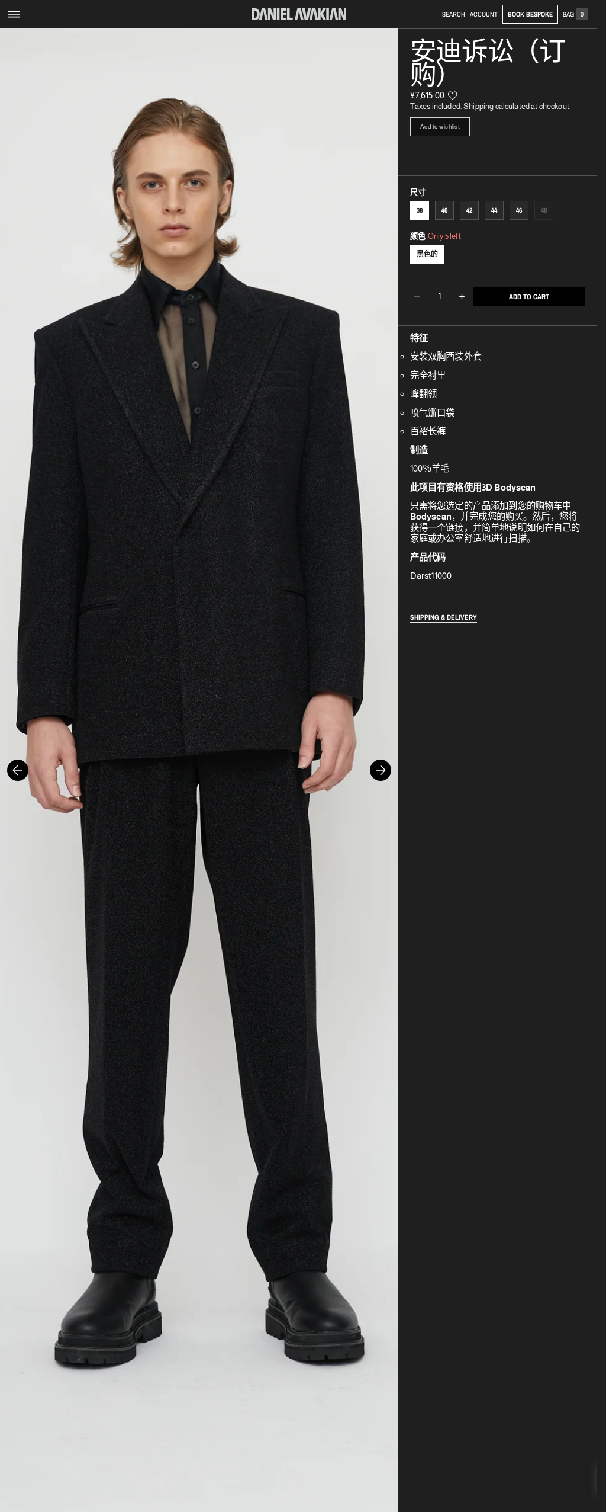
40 (444, 210)
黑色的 (427, 254)
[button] (14, 14)
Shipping (478, 106)
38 (420, 210)
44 (494, 210)
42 (469, 210)
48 (547, 213)
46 (519, 210)
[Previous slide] (17, 770)
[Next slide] (380, 770)
